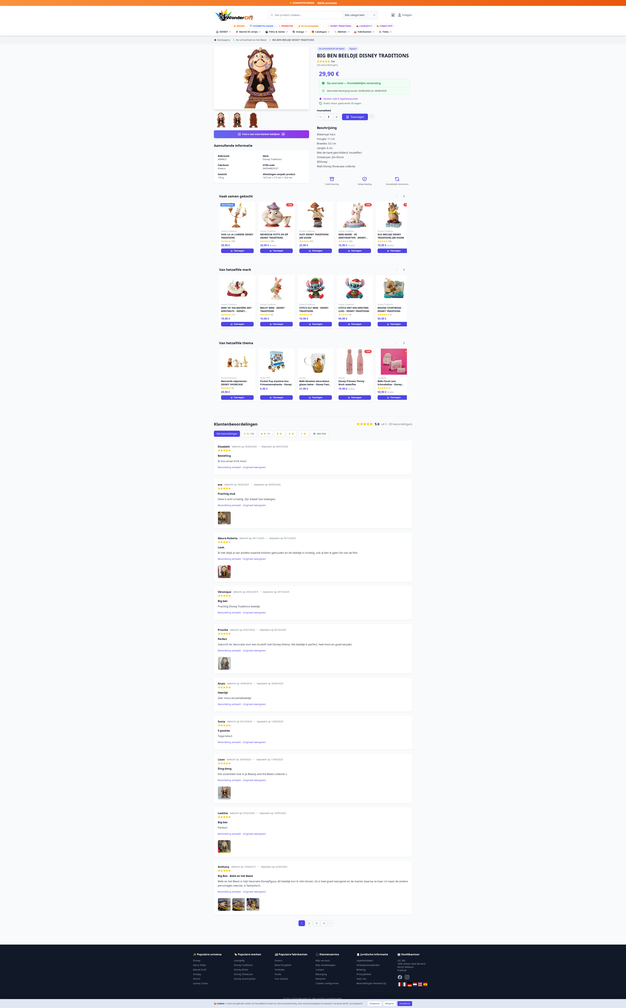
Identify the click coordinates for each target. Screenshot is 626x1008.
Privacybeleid (364, 974)
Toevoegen (239, 250)
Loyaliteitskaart (365, 960)
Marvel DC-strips (246, 31)
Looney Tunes (200, 983)
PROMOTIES (285, 26)
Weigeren (389, 1003)
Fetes (384, 31)
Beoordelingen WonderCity (371, 983)
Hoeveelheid (324, 110)
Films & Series (275, 31)
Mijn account (323, 960)
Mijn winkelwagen (325, 965)
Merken (340, 31)
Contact (320, 969)
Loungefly (364, 26)
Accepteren (405, 1003)
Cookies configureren (327, 983)
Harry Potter (199, 965)
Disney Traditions (339, 26)
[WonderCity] (410, 984)
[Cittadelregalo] (404, 984)
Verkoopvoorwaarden (368, 965)
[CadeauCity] (399, 984)
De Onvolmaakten (308, 26)
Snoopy (197, 974)
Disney (196, 960)
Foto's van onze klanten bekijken (263, 134)
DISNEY (222, 31)
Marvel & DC (200, 969)
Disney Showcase (243, 974)
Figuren (353, 48)
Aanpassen (375, 1003)
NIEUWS (239, 26)
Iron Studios (281, 978)
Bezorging (321, 974)
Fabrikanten (362, 31)
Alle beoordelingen (226, 433)
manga (298, 31)
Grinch (196, 978)
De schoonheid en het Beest (331, 48)
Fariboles (280, 969)
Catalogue (319, 31)
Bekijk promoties (327, 2)
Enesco (221, 168)
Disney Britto (241, 969)
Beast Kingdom (283, 965)
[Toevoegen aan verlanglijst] (371, 116)
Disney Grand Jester (245, 978)
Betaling (361, 969)
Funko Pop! (385, 26)
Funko (278, 974)
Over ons (361, 978)
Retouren (321, 978)
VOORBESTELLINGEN (261, 26)
